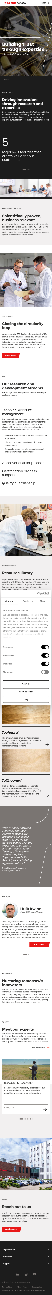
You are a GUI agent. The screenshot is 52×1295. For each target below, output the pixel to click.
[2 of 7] (24, 1119)
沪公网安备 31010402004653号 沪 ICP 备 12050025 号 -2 (23, 1290)
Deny (26, 699)
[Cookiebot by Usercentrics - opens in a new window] (37, 594)
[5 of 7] (28, 1119)
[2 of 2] (28, 954)
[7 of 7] (32, 1119)
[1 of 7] (21, 1119)
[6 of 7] (30, 1119)
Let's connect (39, 944)
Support (6, 1263)
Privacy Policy (22, 1287)
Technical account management (17, 412)
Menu (43, 3)
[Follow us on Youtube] (34, 1274)
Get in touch (11, 1229)
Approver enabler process (23, 463)
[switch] (45, 655)
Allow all (26, 684)
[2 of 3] (27, 169)
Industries (7, 1257)
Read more (10, 355)
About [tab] (43, 601)
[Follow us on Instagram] (26, 1274)
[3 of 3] (28, 169)
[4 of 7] (27, 1119)
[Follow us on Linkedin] (17, 1274)
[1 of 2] (25, 954)
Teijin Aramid (9, 1249)
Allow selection (26, 691)
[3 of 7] (25, 1119)
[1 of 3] (24, 169)
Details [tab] (26, 601)
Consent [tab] (9, 601)
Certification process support (19, 473)
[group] (26, 41)
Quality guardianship (18, 483)
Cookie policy (37, 1287)
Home (6, 79)
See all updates (38, 1047)
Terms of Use (7, 1287)
